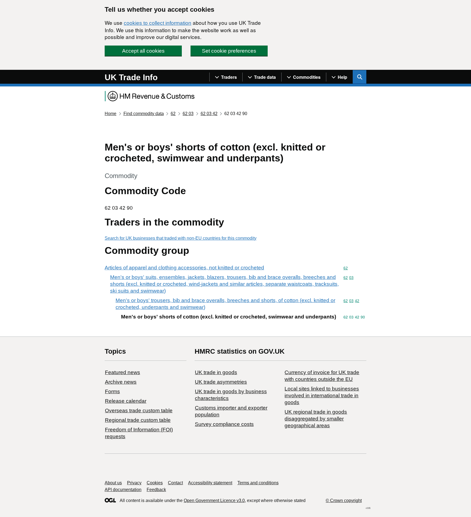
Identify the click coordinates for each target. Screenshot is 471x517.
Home (110, 113)
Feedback (156, 489)
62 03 (188, 113)
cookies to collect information (157, 23)
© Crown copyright (344, 500)
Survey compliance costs (224, 424)
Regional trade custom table (138, 420)
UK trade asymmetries (221, 382)
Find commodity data (143, 113)
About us (113, 482)
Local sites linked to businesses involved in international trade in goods (322, 395)
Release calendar (125, 401)
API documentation (123, 489)
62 (173, 113)
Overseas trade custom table (139, 410)
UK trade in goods (216, 372)
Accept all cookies (143, 51)
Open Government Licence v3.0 (214, 500)
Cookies (155, 482)
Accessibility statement (210, 482)
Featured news (122, 372)
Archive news (121, 382)
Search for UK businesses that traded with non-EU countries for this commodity (180, 238)
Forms (112, 391)
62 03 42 (209, 113)
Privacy (134, 482)
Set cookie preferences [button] (229, 51)
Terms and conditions (258, 482)
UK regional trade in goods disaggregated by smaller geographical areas (316, 418)
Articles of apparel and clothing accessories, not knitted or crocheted (184, 267)
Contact (175, 482)
